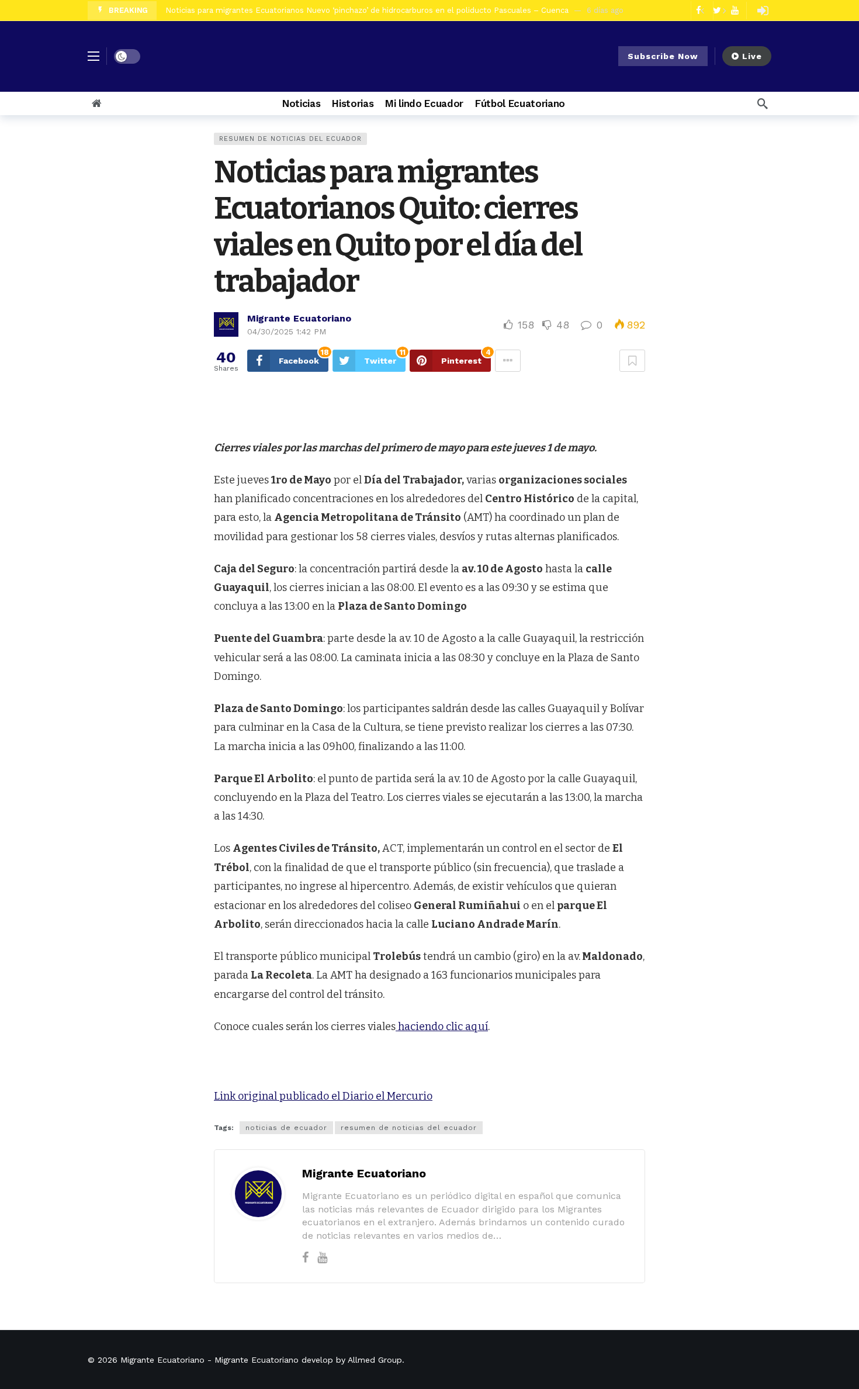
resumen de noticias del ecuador (409, 1128)
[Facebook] (305, 1257)
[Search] (762, 103)
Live (752, 56)
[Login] (762, 10)
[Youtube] (322, 1257)
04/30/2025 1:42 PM (286, 331)
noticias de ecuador (286, 1128)
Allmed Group (375, 1359)
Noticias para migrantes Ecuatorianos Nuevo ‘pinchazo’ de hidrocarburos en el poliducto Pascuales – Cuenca (367, 10)
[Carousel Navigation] (713, 10)
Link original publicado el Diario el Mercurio (323, 1096)
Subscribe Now (663, 56)
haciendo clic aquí (442, 1026)
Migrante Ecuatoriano (299, 318)
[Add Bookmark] (632, 361)
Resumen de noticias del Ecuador (290, 139)
